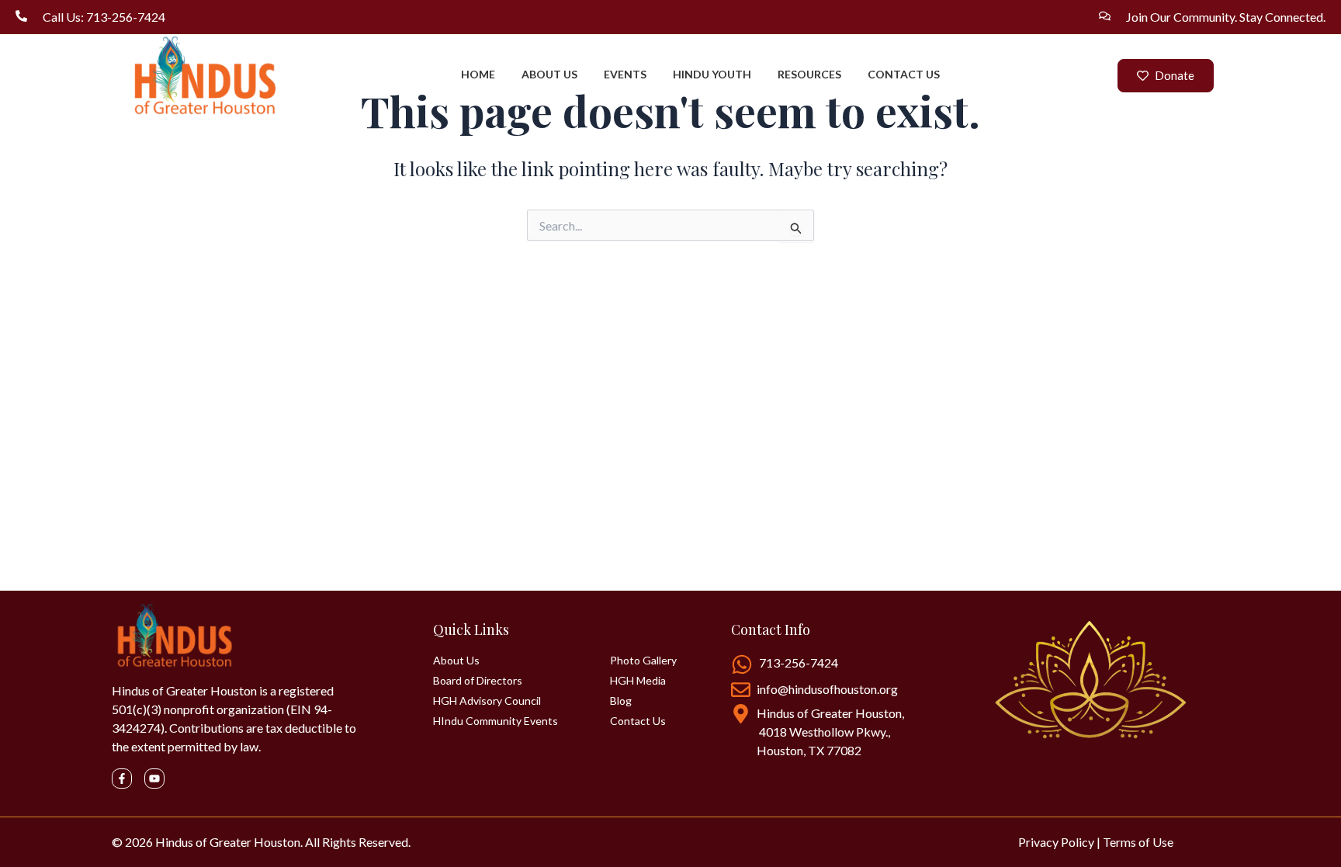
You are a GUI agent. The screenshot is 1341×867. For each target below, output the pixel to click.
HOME (478, 74)
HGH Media (638, 681)
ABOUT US (549, 74)
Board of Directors (477, 681)
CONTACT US (904, 74)
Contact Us (638, 721)
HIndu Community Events (495, 721)
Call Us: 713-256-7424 (104, 16)
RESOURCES (809, 74)
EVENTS (625, 74)
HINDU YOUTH (712, 74)
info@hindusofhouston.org (827, 688)
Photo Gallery (643, 660)
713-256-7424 (798, 662)
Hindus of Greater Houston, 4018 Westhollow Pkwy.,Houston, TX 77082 (830, 732)
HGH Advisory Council (487, 701)
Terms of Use (1138, 841)
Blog (621, 701)
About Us (456, 660)
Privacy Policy (1056, 841)
